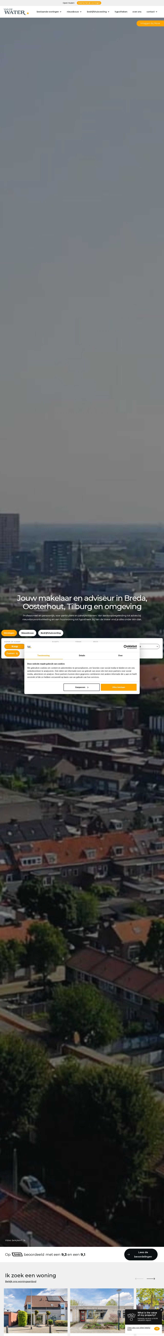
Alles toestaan (118, 687)
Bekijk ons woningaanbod (20, 1281)
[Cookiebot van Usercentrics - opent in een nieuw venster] (125, 647)
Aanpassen (80, 687)
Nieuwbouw (27, 633)
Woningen (9, 633)
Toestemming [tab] (43, 655)
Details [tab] (82, 655)
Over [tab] (120, 655)
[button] (49, 12)
